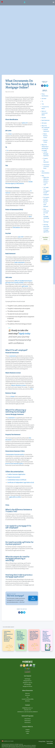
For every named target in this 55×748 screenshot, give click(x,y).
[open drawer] (53, 2)
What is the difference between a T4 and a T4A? (46, 181)
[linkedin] (22, 612)
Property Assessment (13, 477)
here (32, 389)
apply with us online (15, 497)
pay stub (20, 237)
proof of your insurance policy (14, 463)
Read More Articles (45, 238)
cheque (12, 396)
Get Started (33, 598)
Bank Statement (45, 120)
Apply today (24, 333)
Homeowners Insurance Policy (46, 166)
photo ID (24, 123)
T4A (43, 104)
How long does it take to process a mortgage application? (46, 228)
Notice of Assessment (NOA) (45, 113)
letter (10, 134)
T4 (7, 150)
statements (12, 356)
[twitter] (24, 612)
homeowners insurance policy (15, 454)
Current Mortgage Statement (46, 153)
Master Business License (18, 385)
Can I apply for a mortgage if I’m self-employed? (46, 191)
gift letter (25, 286)
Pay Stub (44, 117)
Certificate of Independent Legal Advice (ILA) (20, 482)
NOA (30, 216)
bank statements (20, 262)
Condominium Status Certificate (16, 480)
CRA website (16, 227)
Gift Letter (44, 123)
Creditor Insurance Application (16, 474)
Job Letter (44, 98)
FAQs (43, 175)
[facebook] (19, 612)
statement (11, 418)
